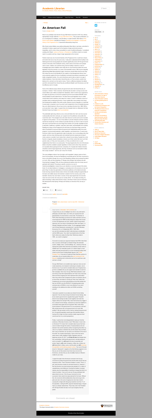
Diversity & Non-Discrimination (76, 413)
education (97, 47)
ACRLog (97, 129)
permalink (65, 194)
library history (98, 57)
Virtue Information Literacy (101, 98)
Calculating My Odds (100, 120)
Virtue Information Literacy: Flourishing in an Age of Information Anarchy (101, 95)
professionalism (99, 64)
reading (96, 69)
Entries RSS (98, 143)
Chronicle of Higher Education (102, 134)
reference (97, 71)
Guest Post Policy (69, 17)
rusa (96, 76)
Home (44, 17)
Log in (96, 142)
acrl (96, 37)
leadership (97, 56)
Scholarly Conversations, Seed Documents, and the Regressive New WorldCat (101, 117)
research (97, 72)
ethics (96, 49)
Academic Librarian (53, 8)
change (96, 44)
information (97, 52)
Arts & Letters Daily (99, 131)
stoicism (97, 79)
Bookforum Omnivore (100, 133)
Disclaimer (85, 17)
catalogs (97, 42)
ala (95, 39)
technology (97, 83)
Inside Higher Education (101, 136)
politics (54, 194)
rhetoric (96, 74)
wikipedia (97, 86)
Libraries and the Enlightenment (55, 17)
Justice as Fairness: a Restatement (62, 52)
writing (96, 88)
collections (97, 46)
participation (98, 61)
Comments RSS (98, 145)
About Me (78, 17)
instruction (97, 54)
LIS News (97, 138)
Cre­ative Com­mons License (61, 407)
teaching (97, 81)
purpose (97, 67)
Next (87, 22)
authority (97, 41)
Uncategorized (98, 84)
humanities (97, 51)
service (96, 78)
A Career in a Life (99, 103)
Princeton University (107, 406)
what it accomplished (62, 110)
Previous (45, 22)
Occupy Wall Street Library (66, 36)
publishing (97, 66)
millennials (97, 59)
